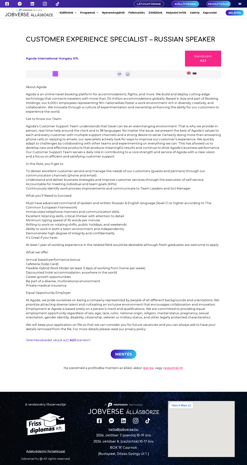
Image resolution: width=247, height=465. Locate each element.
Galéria (194, 12)
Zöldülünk (155, 12)
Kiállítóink (66, 12)
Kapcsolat (210, 12)
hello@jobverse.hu (123, 429)
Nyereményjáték (113, 12)
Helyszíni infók (176, 12)
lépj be (148, 368)
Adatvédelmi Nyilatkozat (45, 451)
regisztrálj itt (173, 368)
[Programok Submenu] (97, 13)
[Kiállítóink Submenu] (75, 13)
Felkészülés (136, 12)
